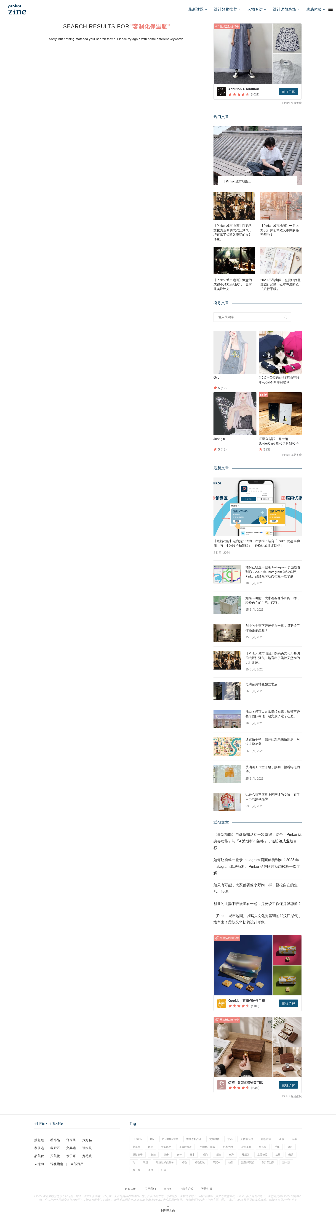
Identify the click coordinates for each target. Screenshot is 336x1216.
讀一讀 (286, 1162)
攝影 (290, 1146)
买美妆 (55, 1156)
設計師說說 (268, 1162)
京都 (229, 1139)
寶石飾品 (166, 1146)
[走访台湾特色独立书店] (227, 691)
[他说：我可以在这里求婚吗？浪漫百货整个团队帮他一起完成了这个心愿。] (227, 719)
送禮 (150, 1170)
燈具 (290, 1154)
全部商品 (76, 1164)
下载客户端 (186, 1188)
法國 (277, 1154)
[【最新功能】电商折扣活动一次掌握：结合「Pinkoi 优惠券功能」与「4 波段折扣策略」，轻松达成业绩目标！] (257, 506)
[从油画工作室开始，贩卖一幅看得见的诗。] (227, 774)
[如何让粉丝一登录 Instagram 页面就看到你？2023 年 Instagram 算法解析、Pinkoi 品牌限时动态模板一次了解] (227, 574)
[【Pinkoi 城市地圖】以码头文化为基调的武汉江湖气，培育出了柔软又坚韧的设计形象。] (234, 206)
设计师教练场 (284, 9)
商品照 (136, 1146)
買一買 (136, 1170)
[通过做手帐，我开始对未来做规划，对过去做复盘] (227, 746)
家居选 (39, 1148)
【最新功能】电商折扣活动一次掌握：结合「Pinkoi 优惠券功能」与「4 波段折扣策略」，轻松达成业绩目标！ (256, 543)
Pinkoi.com (130, 1188)
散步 (166, 1154)
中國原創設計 (193, 1139)
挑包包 (39, 1140)
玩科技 (87, 1148)
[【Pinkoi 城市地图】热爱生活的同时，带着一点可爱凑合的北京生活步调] (257, 155)
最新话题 (196, 9)
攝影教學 (138, 1154)
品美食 (39, 1156)
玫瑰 (145, 1162)
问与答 (168, 1188)
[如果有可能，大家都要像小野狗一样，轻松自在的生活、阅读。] (227, 605)
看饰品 (55, 1140)
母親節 (245, 1154)
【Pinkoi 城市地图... (237, 181)
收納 (153, 1154)
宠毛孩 (87, 1156)
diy (152, 1139)
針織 (163, 1170)
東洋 (231, 1154)
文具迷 (71, 1148)
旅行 (179, 1154)
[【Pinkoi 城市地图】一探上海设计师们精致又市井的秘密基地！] (281, 206)
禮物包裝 (200, 1162)
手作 (277, 1146)
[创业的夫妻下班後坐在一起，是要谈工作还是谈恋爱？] (227, 633)
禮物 (184, 1162)
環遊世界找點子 (165, 1162)
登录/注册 (207, 1188)
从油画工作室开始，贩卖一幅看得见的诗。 (272, 769)
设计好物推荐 (225, 9)
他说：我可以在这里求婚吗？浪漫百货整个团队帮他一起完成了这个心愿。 (272, 714)
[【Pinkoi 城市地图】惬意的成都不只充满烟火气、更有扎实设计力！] (234, 260)
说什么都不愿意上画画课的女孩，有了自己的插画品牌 (272, 797)
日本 (192, 1154)
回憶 (150, 1146)
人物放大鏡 (246, 1139)
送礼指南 (56, 1164)
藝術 (230, 1162)
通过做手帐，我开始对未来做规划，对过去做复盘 (272, 742)
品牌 (294, 1139)
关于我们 (150, 1188)
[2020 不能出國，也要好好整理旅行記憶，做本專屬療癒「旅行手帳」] (281, 260)
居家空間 (228, 1146)
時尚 (205, 1154)
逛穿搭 (71, 1140)
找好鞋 (87, 1140)
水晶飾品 (262, 1154)
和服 (281, 1139)
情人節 (263, 1146)
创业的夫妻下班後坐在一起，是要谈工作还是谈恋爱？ (272, 628)
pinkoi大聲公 (170, 1139)
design (137, 1139)
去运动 (39, 1164)
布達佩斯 (246, 1146)
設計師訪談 (247, 1162)
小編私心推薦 (207, 1146)
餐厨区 (55, 1148)
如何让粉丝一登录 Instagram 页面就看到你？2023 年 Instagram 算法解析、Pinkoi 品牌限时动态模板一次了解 (272, 571)
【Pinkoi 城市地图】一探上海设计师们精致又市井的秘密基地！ (279, 230)
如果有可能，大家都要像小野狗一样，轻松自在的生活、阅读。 (272, 600)
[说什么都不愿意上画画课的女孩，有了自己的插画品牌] (227, 802)
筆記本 (216, 1162)
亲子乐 (71, 1156)
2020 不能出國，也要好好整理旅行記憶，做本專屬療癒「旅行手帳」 (280, 284)
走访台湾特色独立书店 (261, 684)
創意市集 (266, 1139)
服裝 (218, 1154)
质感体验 (314, 9)
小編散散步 (185, 1146)
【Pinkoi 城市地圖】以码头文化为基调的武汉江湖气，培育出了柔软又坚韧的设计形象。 (232, 232)
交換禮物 (214, 1139)
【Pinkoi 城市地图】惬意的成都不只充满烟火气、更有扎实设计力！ (232, 284)
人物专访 (255, 9)
